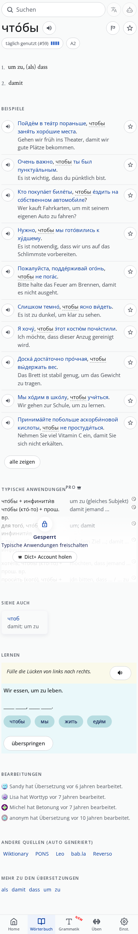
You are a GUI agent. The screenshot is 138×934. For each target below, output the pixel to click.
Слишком (30, 306)
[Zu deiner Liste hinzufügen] (130, 28)
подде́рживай (69, 268)
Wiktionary (15, 853)
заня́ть (26, 131)
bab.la (78, 853)
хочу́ (28, 328)
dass (34, 889)
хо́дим (36, 396)
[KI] (129, 9)
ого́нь (96, 268)
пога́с (50, 276)
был (86, 161)
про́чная (76, 358)
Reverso (102, 853)
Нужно (26, 229)
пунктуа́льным (37, 169)
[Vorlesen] (49, 28)
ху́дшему (29, 238)
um (47, 889)
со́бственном (35, 199)
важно (44, 161)
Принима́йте (34, 419)
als (4, 889)
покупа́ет (39, 191)
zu (58, 889)
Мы (22, 396)
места (68, 131)
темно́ (51, 306)
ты (76, 161)
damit (18, 889)
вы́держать (32, 366)
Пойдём (28, 123)
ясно (86, 306)
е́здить (101, 191)
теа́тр (51, 123)
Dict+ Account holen (48, 557)
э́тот (60, 328)
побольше (65, 419)
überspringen (28, 743)
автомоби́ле (69, 199)
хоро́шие (48, 131)
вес (52, 366)
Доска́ (25, 358)
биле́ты (62, 191)
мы (60, 229)
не (38, 276)
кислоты (29, 427)
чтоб (13, 618)
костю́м (76, 328)
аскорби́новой (99, 419)
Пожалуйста (33, 268)
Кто (22, 191)
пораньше (72, 123)
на (115, 191)
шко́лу (59, 396)
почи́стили (101, 328)
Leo (60, 853)
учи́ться (98, 396)
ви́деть (102, 306)
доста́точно (49, 358)
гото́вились (80, 229)
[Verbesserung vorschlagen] (113, 28)
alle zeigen (22, 462)
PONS (42, 853)
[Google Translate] (114, 9)
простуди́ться (85, 427)
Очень (26, 161)
